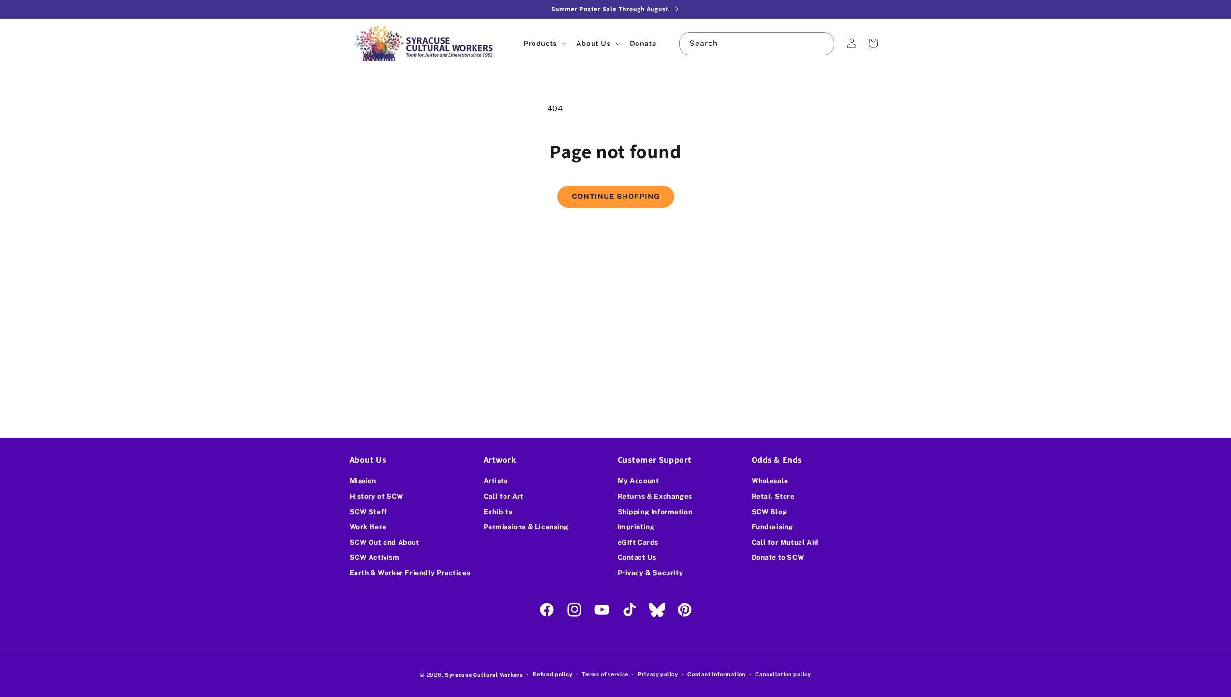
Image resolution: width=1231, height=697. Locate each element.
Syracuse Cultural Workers (484, 675)
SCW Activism (375, 557)
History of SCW (377, 496)
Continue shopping (616, 196)
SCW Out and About (384, 542)
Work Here (368, 526)
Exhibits (498, 511)
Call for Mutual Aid (785, 542)
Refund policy (552, 674)
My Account (638, 481)
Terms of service (605, 674)
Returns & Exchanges (655, 496)
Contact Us (637, 557)
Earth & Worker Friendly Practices (410, 572)
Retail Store (773, 496)
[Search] (823, 43)
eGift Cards (638, 542)
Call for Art (504, 496)
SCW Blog (769, 511)
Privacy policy (658, 674)
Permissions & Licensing (526, 526)
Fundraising (773, 526)
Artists (496, 481)
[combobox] (756, 44)
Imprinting (636, 526)
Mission (363, 481)
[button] (544, 43)
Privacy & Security (650, 572)
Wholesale (770, 481)
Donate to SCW (778, 557)
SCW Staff (368, 511)
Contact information (716, 674)
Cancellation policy (783, 674)
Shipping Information (655, 511)
